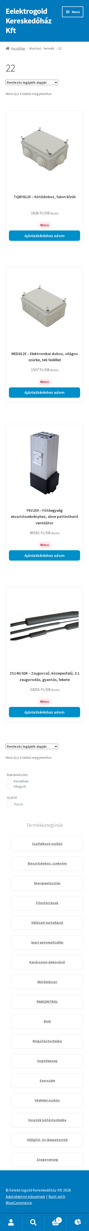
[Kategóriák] (78, 1222)
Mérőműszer (47, 982)
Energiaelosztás (47, 883)
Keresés (33, 1222)
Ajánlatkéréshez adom (44, 235)
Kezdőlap (18, 48)
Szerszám (47, 1080)
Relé (47, 1021)
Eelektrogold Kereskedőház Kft (28, 20)
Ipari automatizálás (47, 942)
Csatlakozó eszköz (47, 843)
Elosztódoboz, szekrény (47, 863)
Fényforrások (47, 903)
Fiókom (11, 1222)
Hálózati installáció (47, 922)
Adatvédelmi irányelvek (25, 1196)
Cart (52, 1218)
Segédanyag (47, 1061)
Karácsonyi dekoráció (47, 962)
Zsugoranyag (47, 1159)
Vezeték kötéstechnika (47, 1120)
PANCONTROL (47, 1001)
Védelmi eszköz (47, 1100)
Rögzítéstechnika (47, 1041)
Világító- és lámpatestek (47, 1139)
